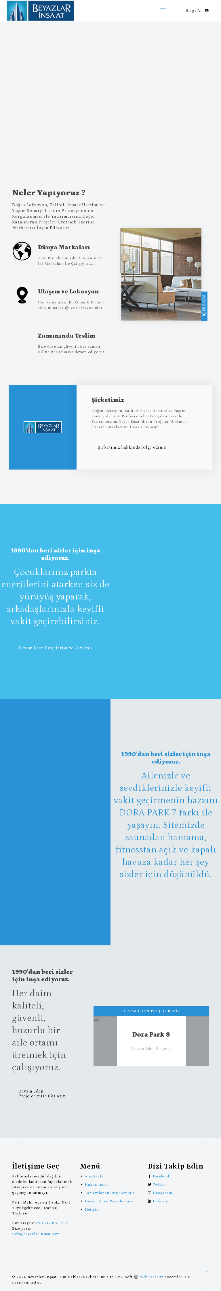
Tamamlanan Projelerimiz (110, 1193)
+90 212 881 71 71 (52, 1223)
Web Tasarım (152, 1277)
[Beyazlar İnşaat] (40, 10)
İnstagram (162, 1193)
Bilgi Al (194, 10)
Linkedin (161, 1201)
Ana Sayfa (94, 1176)
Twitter (159, 1185)
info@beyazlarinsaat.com (36, 1234)
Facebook (161, 1176)
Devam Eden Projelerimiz (109, 1201)
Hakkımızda (96, 1185)
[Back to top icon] (207, 1271)
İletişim (92, 1210)
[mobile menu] (163, 10)
